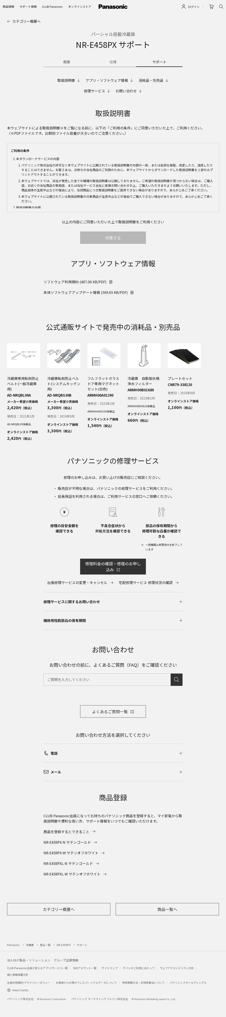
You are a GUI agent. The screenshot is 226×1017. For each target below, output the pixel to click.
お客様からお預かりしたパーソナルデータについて (86, 982)
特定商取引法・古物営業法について (143, 982)
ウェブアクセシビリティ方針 (177, 968)
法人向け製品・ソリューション (28, 960)
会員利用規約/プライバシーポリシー (29, 982)
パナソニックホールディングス (188, 982)
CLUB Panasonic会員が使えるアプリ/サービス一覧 (37, 968)
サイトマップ (110, 968)
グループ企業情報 (66, 960)
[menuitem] (8, 6)
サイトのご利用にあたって (138, 968)
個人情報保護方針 (17, 974)
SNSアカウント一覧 (84, 968)
